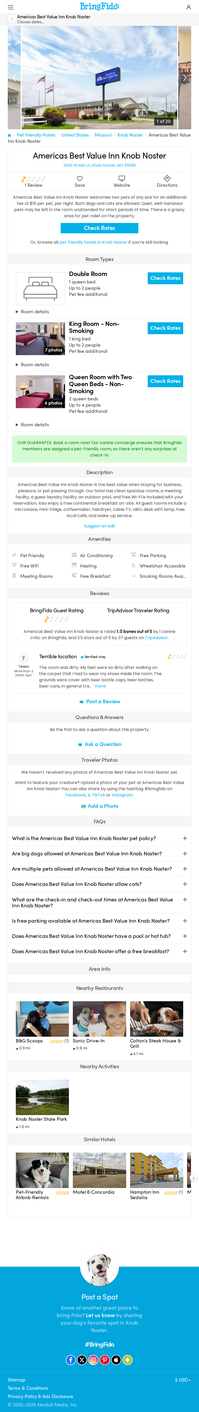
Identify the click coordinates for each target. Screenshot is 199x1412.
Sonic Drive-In (89, 1041)
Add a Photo (102, 806)
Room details (35, 311)
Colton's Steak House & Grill (155, 1043)
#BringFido (99, 1344)
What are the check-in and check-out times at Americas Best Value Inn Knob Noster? (92, 902)
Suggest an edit (99, 526)
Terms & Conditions (28, 1388)
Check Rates (99, 228)
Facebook (75, 795)
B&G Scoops (29, 1041)
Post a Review (102, 701)
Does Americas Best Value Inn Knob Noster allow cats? (77, 884)
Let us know (100, 1315)
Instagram (122, 795)
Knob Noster (130, 135)
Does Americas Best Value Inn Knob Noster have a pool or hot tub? (91, 936)
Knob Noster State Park (41, 1119)
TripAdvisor (156, 638)
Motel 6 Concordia (94, 1192)
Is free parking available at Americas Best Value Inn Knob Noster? (91, 920)
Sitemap (16, 1380)
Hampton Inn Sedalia (144, 1195)
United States (75, 135)
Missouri (103, 135)
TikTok (98, 795)
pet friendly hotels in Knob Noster (94, 242)
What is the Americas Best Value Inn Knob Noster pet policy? (84, 838)
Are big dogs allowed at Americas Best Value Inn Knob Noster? (87, 853)
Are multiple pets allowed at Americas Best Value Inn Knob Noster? (92, 868)
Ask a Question (103, 744)
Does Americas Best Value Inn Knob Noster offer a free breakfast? (90, 951)
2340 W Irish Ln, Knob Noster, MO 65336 (99, 165)
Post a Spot (99, 1297)
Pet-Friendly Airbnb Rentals (32, 1195)
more (100, 686)
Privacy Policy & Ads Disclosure (40, 1396)
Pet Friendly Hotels (36, 135)
